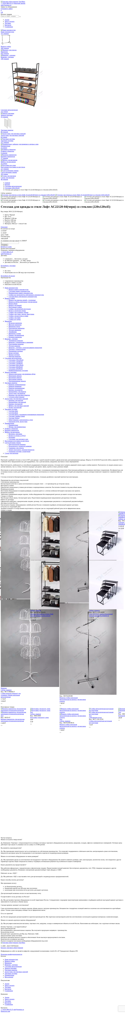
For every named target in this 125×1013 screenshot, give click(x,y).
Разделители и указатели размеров (20, 446)
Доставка (8, 23)
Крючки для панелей (15, 404)
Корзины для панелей (16, 400)
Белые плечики (14, 353)
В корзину (4, 245)
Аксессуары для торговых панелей (16, 399)
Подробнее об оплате (8, 276)
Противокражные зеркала (17, 381)
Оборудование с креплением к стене (21, 420)
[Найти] (20, 16)
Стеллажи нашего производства (19, 291)
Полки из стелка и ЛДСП (17, 435)
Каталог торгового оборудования (12, 948)
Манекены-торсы (14, 326)
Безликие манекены (15, 337)
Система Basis (13, 413)
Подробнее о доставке (8, 266)
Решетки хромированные (17, 384)
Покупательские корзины (17, 444)
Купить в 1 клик (6, 247)
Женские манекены (15, 325)
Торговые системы (11, 409)
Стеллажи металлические (13, 186)
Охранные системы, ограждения (19, 451)
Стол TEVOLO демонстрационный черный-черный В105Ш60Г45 (101, 615)
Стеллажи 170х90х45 (16, 363)
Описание (4, 227)
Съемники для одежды (16, 448)
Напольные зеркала (15, 376)
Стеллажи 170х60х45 (16, 362)
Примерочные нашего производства (21, 293)
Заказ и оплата (9, 21)
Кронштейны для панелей (17, 402)
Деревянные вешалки (16, 340)
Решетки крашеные (15, 386)
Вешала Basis (13, 303)
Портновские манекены (17, 328)
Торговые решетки (11, 383)
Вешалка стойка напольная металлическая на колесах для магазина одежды (73, 699)
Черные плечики (14, 354)
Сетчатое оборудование (16, 397)
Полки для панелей (15, 407)
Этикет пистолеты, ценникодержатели (21, 450)
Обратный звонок (19, 3)
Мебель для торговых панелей (19, 406)
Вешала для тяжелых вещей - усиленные (22, 300)
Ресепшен (12, 437)
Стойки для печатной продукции (20, 309)
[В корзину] (1, 703)
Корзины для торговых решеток (19, 395)
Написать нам (5, 1011)
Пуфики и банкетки (11, 428)
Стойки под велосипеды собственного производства (26, 295)
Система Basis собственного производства (23, 296)
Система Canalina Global (17, 416)
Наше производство (11, 288)
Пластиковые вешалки (16, 344)
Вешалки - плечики (11, 339)
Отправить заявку (7, 8)
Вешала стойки (10, 298)
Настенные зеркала (15, 377)
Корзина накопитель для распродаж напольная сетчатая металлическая (13, 720)
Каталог (7, 184)
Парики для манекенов (16, 335)
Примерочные (9, 423)
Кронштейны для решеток (17, 391)
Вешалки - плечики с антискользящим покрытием (25, 347)
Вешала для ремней (15, 305)
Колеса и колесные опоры (17, 310)
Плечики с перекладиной (17, 349)
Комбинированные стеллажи (18, 370)
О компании (9, 27)
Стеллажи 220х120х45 (12, 188)
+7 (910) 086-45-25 (7, 3)
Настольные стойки (15, 307)
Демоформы (13, 332)
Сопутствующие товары (13, 443)
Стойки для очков (15, 318)
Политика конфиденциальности (11, 954)
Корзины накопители (12, 430)
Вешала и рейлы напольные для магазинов (23, 302)
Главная (7, 183)
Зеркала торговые (11, 372)
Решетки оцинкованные (17, 388)
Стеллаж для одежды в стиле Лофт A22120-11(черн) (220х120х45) (41, 615)
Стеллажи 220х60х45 (16, 367)
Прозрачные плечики (16, 351)
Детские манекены (15, 330)
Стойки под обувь (15, 319)
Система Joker (13, 411)
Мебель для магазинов (12, 432)
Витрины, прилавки (15, 434)
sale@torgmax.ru (6, 5)
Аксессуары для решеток (17, 393)
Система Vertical (14, 418)
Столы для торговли (11, 453)
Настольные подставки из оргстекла (17, 441)
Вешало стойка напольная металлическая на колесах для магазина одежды (73, 726)
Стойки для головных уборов (18, 312)
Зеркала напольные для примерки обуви (22, 374)
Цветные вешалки (15, 356)
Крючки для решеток (16, 390)
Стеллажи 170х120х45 (16, 360)
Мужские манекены (15, 323)
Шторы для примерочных (17, 427)
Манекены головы (15, 333)
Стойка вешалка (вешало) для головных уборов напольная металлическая (11, 695)
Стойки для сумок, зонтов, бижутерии (21, 314)
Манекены (8, 321)
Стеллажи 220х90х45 (16, 369)
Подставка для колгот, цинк (39, 717)
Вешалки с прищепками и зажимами (21, 342)
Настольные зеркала (15, 379)
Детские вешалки (14, 346)
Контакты (8, 25)
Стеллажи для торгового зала (18, 439)
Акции (7, 20)
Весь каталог (9, 977)
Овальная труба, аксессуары (18, 421)
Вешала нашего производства (18, 289)
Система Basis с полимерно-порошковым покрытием (26, 414)
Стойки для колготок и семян (18, 316)
